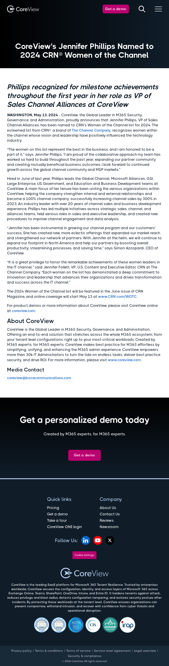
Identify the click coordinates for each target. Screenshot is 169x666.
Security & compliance (84, 656)
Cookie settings (84, 555)
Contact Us (110, 514)
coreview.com (23, 311)
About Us (108, 507)
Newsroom (109, 527)
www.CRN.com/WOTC (117, 296)
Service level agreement (112, 650)
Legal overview (145, 650)
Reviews (107, 520)
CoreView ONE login (64, 527)
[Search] (142, 9)
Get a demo (115, 9)
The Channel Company (91, 130)
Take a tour (57, 520)
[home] (23, 8)
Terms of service (78, 650)
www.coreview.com (124, 360)
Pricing (53, 507)
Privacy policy (21, 650)
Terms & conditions (49, 650)
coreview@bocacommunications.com (39, 378)
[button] (158, 9)
